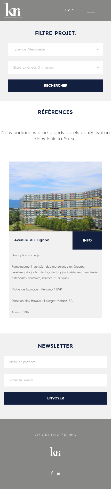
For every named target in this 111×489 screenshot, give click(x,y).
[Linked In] (58, 474)
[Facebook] (52, 474)
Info (87, 240)
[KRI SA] (13, 10)
